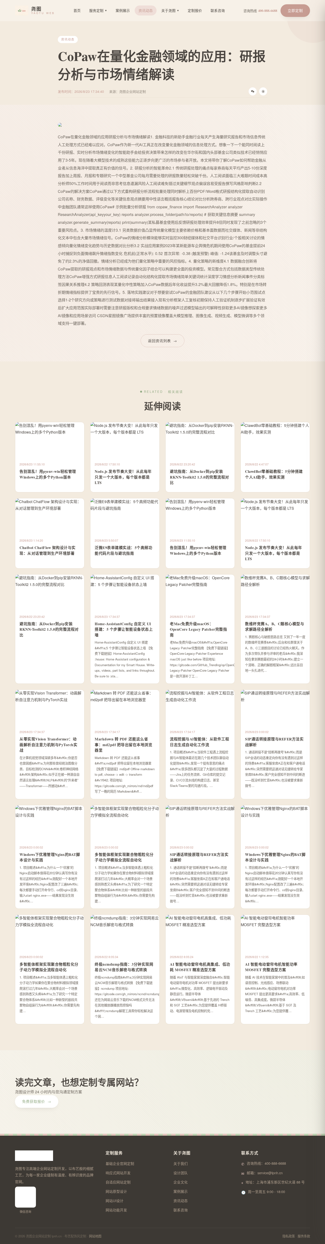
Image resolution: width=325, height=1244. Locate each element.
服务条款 (304, 1236)
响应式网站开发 (118, 1172)
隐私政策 (288, 1236)
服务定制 (98, 10)
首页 (77, 10)
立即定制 (295, 10)
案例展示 (123, 10)
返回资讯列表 (162, 340)
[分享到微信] (253, 91)
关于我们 (180, 1163)
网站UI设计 (114, 1200)
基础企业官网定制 (120, 1163)
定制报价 (195, 10)
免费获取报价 (36, 1101)
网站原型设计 (116, 1191)
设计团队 (180, 1172)
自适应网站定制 (118, 1181)
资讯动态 (145, 10)
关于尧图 (170, 10)
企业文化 (180, 1181)
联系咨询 (218, 10)
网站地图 (95, 1236)
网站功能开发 (116, 1209)
